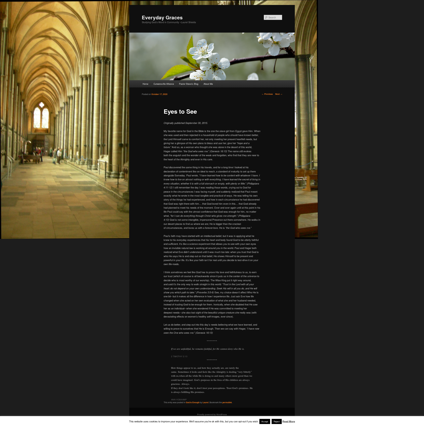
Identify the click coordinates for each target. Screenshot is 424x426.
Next (278, 93)
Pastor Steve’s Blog (188, 83)
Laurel (206, 402)
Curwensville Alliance (164, 83)
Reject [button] (277, 421)
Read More (288, 421)
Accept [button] (264, 421)
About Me (208, 83)
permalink (227, 402)
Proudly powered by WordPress (212, 414)
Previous (267, 93)
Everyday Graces (162, 17)
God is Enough (192, 402)
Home (145, 83)
